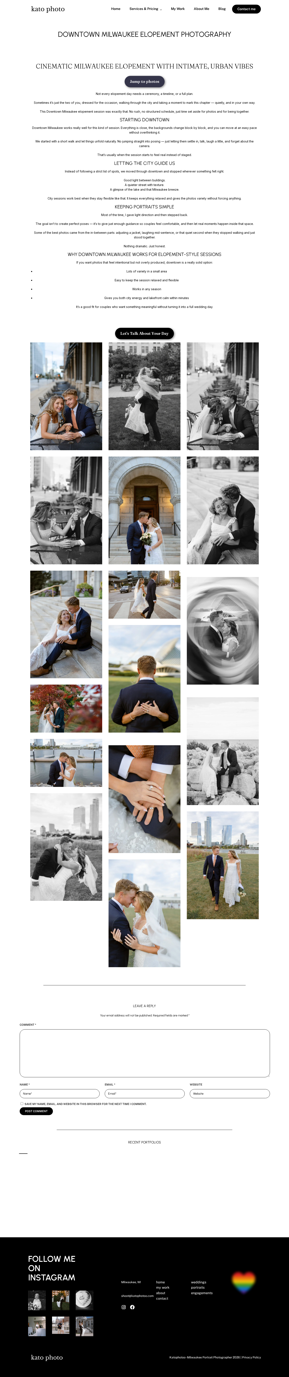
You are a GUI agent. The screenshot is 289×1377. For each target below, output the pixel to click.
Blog (222, 9)
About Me (201, 9)
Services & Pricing (143, 9)
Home (115, 9)
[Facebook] (132, 1307)
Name (25, 1084)
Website (196, 1084)
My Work (178, 9)
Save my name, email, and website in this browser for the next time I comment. (85, 1104)
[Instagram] (123, 1307)
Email (110, 1084)
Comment (28, 1024)
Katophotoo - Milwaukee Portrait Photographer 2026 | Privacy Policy (215, 1357)
